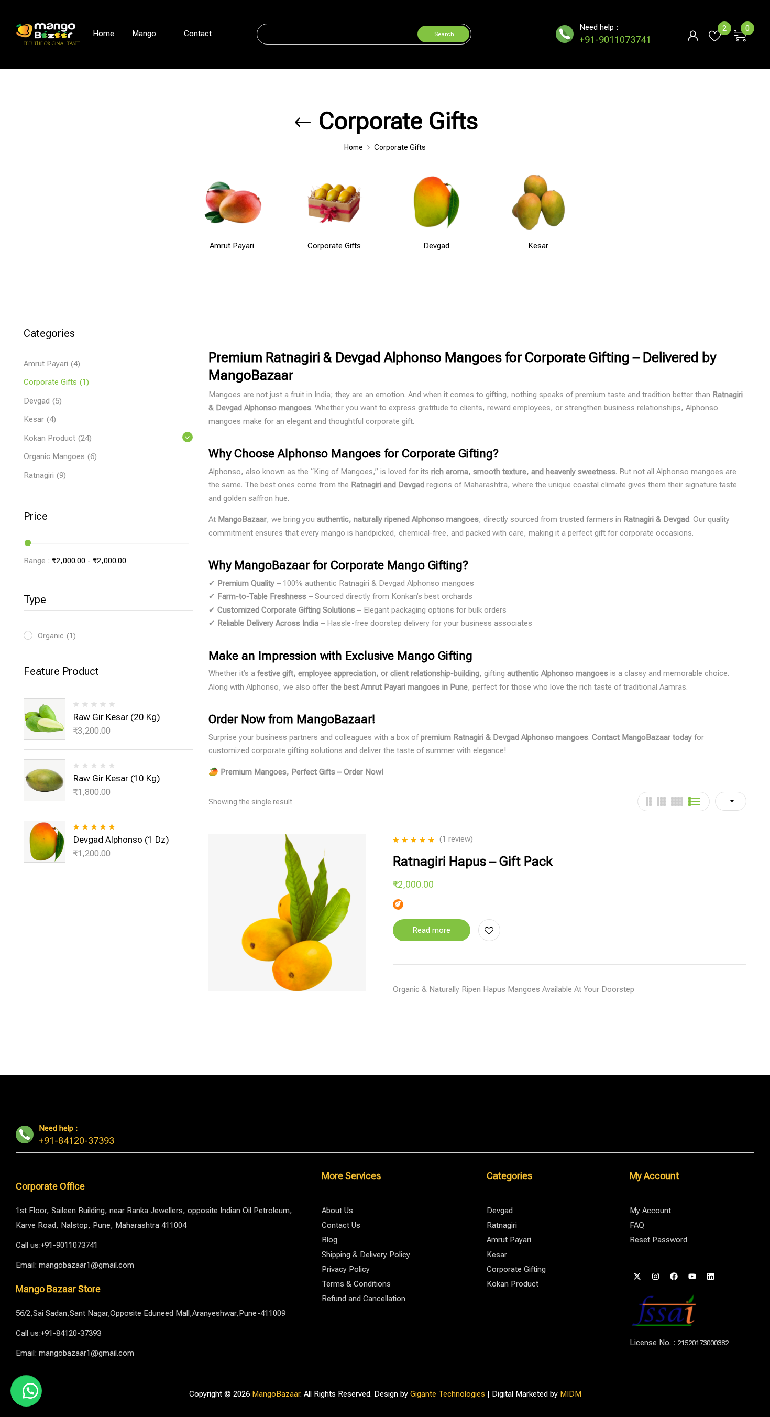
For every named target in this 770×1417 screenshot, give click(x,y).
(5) (57, 401)
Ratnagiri (39, 475)
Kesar (538, 245)
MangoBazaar (276, 1394)
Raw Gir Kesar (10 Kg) (116, 778)
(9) (61, 475)
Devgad (436, 245)
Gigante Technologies (447, 1394)
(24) (85, 438)
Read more (431, 930)
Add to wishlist (489, 930)
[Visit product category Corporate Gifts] (334, 202)
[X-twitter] (637, 1276)
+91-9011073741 (615, 39)
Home (353, 147)
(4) (75, 363)
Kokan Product (49, 438)
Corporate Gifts (334, 245)
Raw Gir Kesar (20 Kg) (116, 717)
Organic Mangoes (54, 456)
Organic (57, 635)
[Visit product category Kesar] (538, 202)
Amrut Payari (232, 245)
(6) (92, 456)
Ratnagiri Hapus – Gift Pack (473, 861)
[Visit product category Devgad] (436, 202)
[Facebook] (674, 1276)
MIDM (570, 1394)
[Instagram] (656, 1276)
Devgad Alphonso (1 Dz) (121, 839)
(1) (84, 382)
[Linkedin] (711, 1276)
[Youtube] (692, 1276)
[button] (744, 34)
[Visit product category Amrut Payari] (232, 202)
